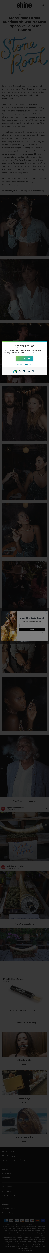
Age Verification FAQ (24, 364)
